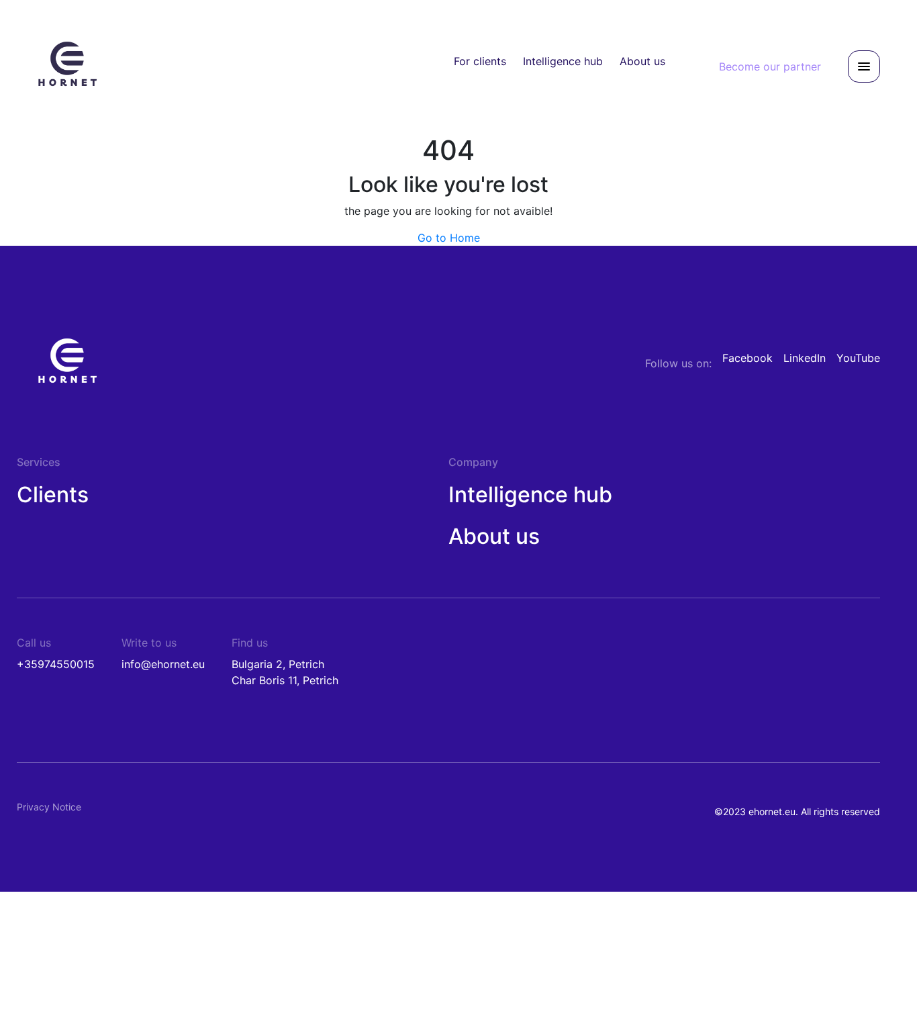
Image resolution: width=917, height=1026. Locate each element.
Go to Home (449, 237)
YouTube (858, 358)
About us (642, 61)
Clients (53, 494)
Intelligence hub (563, 61)
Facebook (747, 358)
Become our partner (770, 66)
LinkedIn (804, 358)
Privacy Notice (49, 806)
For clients (480, 61)
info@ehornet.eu (163, 664)
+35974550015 (56, 664)
